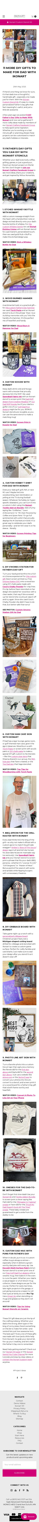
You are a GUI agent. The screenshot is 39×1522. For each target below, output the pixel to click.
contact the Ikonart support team (17, 1360)
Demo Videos (19, 1403)
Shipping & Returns (19, 1411)
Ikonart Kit (7, 1197)
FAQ (19, 1441)
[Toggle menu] (3, 16)
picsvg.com (7, 1077)
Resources (19, 1438)
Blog (19, 1416)
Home (19, 1430)
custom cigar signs (19, 756)
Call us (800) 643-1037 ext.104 (19, 1499)
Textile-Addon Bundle (25, 1197)
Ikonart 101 (19, 1406)
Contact (19, 1401)
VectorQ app (23, 1077)
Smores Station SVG (11, 582)
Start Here (19, 1435)
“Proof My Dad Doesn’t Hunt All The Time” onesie (18, 1207)
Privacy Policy (19, 1408)
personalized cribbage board (15, 936)
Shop (19, 1433)
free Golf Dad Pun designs (17, 1273)
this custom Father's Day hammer (20, 308)
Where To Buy (19, 1414)
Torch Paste (8, 749)
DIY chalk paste (16, 751)
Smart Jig (12, 1296)
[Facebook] (17, 1378)
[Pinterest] (21, 1378)
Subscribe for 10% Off (19, 1518)
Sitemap (19, 1419)
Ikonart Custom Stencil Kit (20, 22)
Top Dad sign (8, 764)
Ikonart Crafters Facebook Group (20, 125)
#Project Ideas (19, 1371)
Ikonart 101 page (13, 1352)
